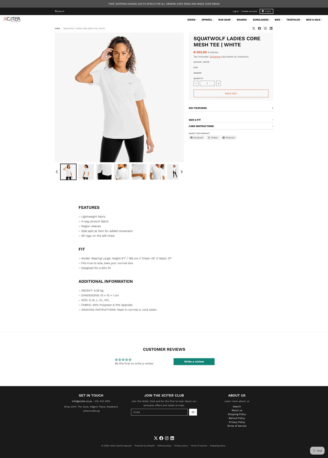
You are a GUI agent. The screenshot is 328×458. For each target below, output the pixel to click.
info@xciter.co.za (82, 401)
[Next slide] (181, 171)
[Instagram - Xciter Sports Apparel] (265, 28)
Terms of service (199, 445)
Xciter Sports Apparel (121, 445)
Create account (249, 11)
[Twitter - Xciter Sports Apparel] (253, 28)
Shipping (215, 56)
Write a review (194, 361)
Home (57, 28)
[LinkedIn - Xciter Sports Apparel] (271, 28)
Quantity (198, 78)
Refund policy (164, 445)
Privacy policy (181, 445)
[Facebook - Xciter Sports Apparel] (259, 28)
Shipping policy (217, 445)
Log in (236, 11)
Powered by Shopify (145, 445)
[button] (68, 172)
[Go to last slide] (57, 171)
